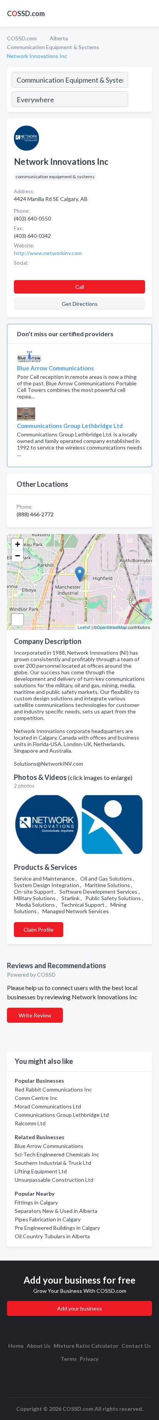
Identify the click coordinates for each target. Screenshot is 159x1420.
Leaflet (84, 627)
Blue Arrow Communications (49, 1146)
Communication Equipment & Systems (53, 47)
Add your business (79, 1308)
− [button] (17, 556)
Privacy (89, 1358)
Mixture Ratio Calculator (86, 1345)
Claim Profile (39, 929)
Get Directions (80, 303)
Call (79, 287)
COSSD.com (22, 38)
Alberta (59, 38)
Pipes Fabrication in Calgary (48, 1219)
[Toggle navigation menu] (148, 13)
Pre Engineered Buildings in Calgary (57, 1227)
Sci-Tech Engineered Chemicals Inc (57, 1154)
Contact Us (136, 1345)
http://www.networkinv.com (48, 253)
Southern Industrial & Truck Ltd (53, 1163)
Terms (69, 1358)
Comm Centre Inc (36, 1098)
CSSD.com (26, 13)
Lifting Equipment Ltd (41, 1171)
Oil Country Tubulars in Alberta (52, 1236)
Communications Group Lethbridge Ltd (62, 1114)
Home (16, 1345)
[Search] (139, 90)
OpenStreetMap (112, 627)
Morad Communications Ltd (48, 1106)
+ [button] (17, 544)
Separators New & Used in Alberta (56, 1211)
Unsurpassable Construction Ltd (54, 1179)
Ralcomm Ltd (30, 1123)
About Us (39, 1345)
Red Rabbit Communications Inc (53, 1089)
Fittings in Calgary (36, 1202)
